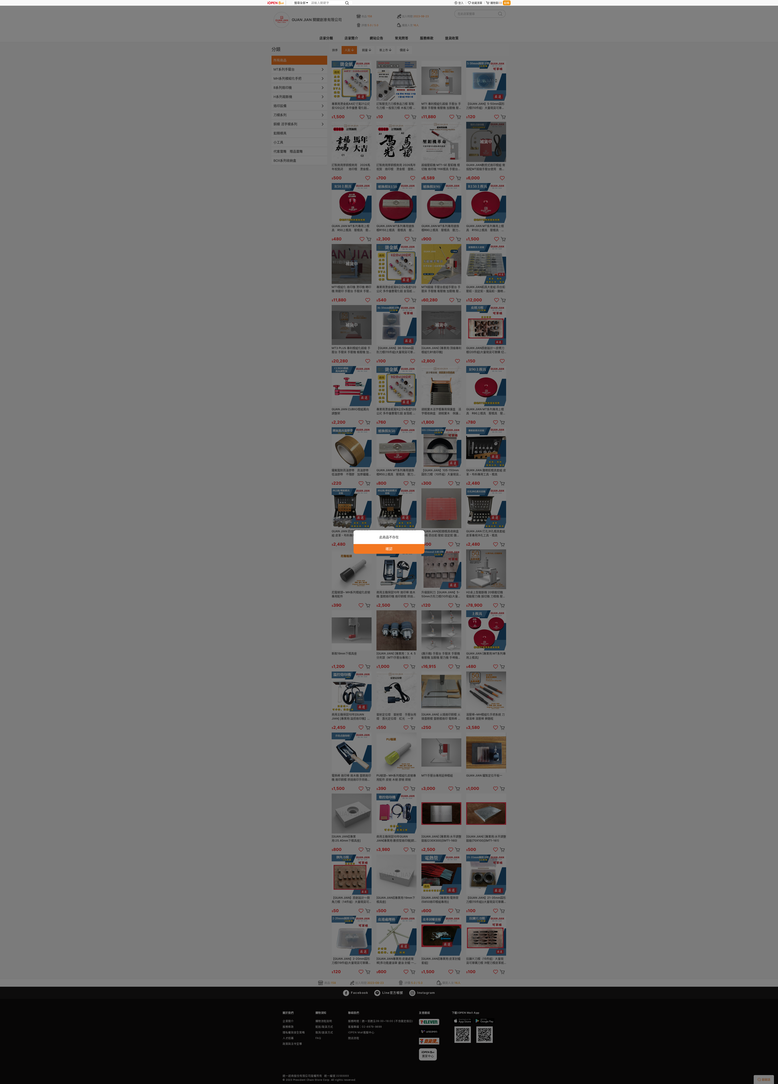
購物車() (496, 2)
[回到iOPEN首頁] (275, 2)
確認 (389, 549)
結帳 (507, 2)
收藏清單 (477, 2)
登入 (461, 2)
